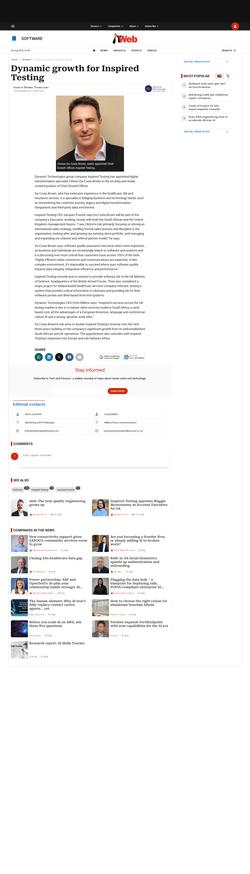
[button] (13, 26)
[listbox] (50, 422)
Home (15, 59)
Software (26, 59)
